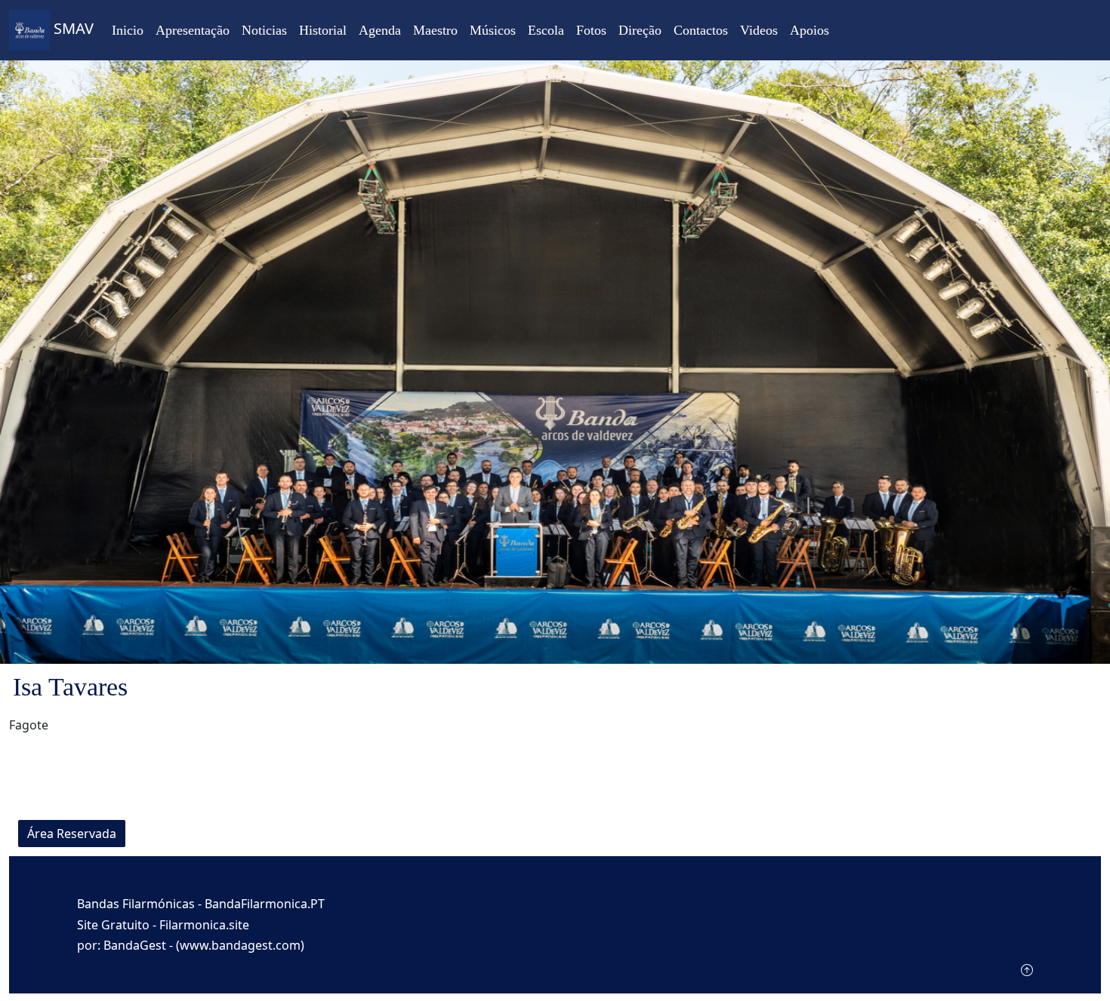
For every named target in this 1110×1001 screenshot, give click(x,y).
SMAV (72, 28)
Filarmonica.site (204, 925)
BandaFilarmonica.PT (265, 903)
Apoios (809, 30)
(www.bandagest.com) (240, 945)
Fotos (591, 30)
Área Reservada (71, 833)
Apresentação (193, 30)
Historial (323, 30)
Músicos (493, 30)
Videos (759, 30)
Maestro (435, 30)
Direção (639, 30)
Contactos (701, 30)
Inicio (127, 30)
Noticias (264, 30)
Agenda (380, 30)
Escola (546, 30)
